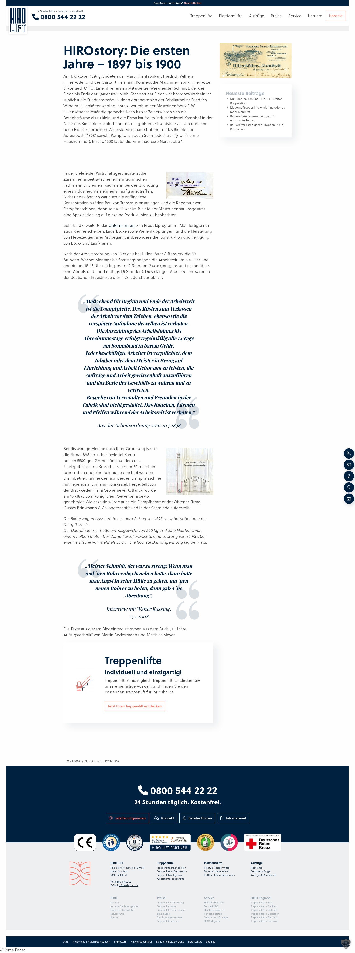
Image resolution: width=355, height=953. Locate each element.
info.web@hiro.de (128, 885)
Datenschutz (195, 941)
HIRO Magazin (212, 921)
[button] (346, 944)
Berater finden (200, 818)
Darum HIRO (211, 906)
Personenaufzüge (260, 871)
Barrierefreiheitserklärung (170, 941)
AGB (65, 941)
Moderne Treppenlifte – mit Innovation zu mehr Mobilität (257, 109)
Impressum (120, 941)
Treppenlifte (201, 15)
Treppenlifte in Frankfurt (264, 906)
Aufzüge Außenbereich (263, 875)
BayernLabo (163, 913)
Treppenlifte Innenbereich (171, 867)
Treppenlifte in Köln (261, 902)
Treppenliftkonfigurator (170, 875)
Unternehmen (122, 225)
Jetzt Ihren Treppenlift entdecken (135, 705)
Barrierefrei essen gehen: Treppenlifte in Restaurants (256, 127)
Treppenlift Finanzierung (170, 902)
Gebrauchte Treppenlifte (170, 878)
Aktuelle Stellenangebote (124, 906)
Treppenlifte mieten (168, 921)
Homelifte (256, 867)
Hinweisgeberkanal (141, 941)
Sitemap (210, 941)
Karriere (114, 902)
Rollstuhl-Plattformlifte (216, 867)
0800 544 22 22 (182, 790)
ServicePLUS (117, 913)
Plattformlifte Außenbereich (219, 875)
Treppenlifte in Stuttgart (264, 910)
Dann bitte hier (192, 3)
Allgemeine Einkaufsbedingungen (91, 941)
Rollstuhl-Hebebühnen (216, 871)
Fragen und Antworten (122, 910)
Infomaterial (235, 818)
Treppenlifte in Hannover (264, 921)
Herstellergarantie (214, 910)
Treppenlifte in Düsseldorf (265, 913)
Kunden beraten (213, 913)
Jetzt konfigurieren (130, 818)
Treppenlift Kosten (167, 906)
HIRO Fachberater (214, 902)
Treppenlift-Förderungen (171, 910)
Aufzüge (256, 15)
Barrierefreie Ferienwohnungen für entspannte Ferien (252, 118)
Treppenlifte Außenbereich (172, 871)
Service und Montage (216, 917)
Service (294, 15)
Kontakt (167, 818)
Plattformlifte (231, 15)
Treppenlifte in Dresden (264, 917)
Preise (276, 15)
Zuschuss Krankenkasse (170, 917)
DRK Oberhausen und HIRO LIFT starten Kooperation (256, 101)
